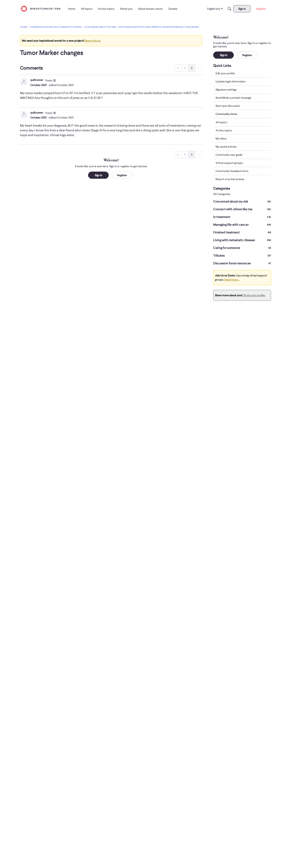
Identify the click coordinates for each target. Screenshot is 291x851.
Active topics (224, 130)
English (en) (213, 9)
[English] (40, 9)
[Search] (229, 8)
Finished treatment (242, 232)
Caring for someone (242, 248)
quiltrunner (36, 80)
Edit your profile (225, 73)
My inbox (221, 138)
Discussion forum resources (242, 263)
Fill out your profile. (253, 295)
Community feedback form (232, 171)
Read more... (232, 279)
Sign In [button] (98, 175)
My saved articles (226, 146)
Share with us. (93, 40)
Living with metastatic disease (242, 240)
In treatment (242, 217)
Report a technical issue (230, 179)
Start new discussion (228, 106)
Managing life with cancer (242, 225)
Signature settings (226, 89)
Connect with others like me (242, 209)
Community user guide (229, 155)
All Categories (221, 194)
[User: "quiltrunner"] (24, 82)
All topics (221, 122)
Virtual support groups (229, 163)
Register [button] (122, 175)
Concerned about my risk (242, 201)
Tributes (242, 256)
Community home (226, 114)
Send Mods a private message (233, 97)
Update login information (230, 81)
